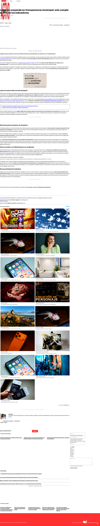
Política (9, 22)
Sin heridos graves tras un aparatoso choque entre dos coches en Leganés (34, 508)
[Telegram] (64, 19)
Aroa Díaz (4, 15)
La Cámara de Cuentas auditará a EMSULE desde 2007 (14, 107)
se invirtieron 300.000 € (5, 58)
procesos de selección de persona (53, 100)
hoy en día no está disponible (7, 153)
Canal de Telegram (4, 201)
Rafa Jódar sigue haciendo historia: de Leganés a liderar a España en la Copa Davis (48, 508)
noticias (6, 22)
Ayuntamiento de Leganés (8, 420)
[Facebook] (47, 19)
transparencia (17, 420)
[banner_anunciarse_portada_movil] (35, 87)
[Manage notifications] (97, 524)
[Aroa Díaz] (4, 417)
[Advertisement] (35, 120)
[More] (68, 18)
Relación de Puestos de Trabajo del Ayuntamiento (12, 100)
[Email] (60, 19)
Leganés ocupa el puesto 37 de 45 (26, 62)
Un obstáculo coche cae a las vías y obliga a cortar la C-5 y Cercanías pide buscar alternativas (20, 483)
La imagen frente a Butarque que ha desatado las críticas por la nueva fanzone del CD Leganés (21, 473)
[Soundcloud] (9, 418)
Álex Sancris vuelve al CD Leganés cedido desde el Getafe (19, 508)
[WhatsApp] (55, 19)
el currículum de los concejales (44, 99)
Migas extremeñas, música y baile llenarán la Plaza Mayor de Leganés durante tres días (19, 480)
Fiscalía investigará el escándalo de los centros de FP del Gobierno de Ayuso (19, 106)
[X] (51, 19)
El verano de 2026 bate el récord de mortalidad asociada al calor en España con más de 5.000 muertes (6, 509)
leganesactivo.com (21, 203)
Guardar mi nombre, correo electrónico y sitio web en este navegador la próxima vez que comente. (72, 451)
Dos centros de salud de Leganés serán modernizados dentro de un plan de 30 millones (19, 477)
